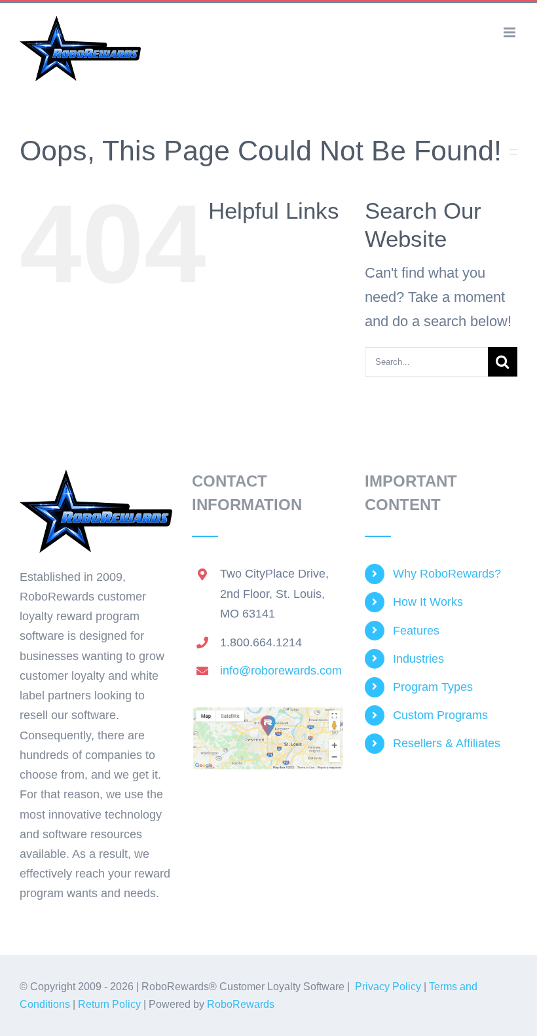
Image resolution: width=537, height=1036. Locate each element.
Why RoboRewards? (447, 573)
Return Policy (109, 1004)
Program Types (433, 687)
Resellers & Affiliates (446, 743)
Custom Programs (440, 715)
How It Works (428, 601)
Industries (418, 658)
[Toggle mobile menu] (510, 32)
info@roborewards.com (281, 670)
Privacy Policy (388, 986)
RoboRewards (240, 1004)
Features (416, 630)
